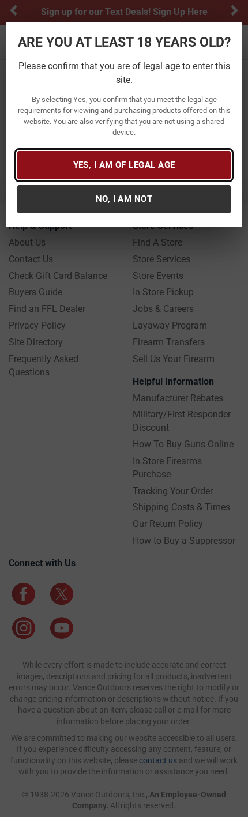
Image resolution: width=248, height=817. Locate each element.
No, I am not (124, 199)
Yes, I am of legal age (124, 165)
